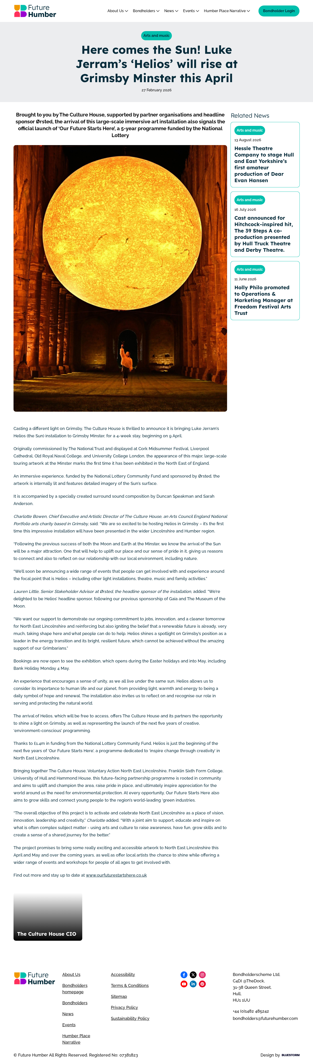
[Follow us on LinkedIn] (193, 984)
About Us (116, 11)
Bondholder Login (279, 11)
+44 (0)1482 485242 (251, 1011)
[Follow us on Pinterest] (202, 984)
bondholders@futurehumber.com (265, 1018)
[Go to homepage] (35, 11)
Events (189, 11)
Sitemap (119, 996)
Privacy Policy (124, 1007)
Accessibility (123, 974)
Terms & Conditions (130, 985)
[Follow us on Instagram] (202, 974)
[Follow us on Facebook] (184, 974)
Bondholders (144, 11)
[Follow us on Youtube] (184, 984)
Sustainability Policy (130, 1018)
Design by (270, 1055)
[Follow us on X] (193, 974)
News (169, 11)
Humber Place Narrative (225, 11)
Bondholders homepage (75, 988)
